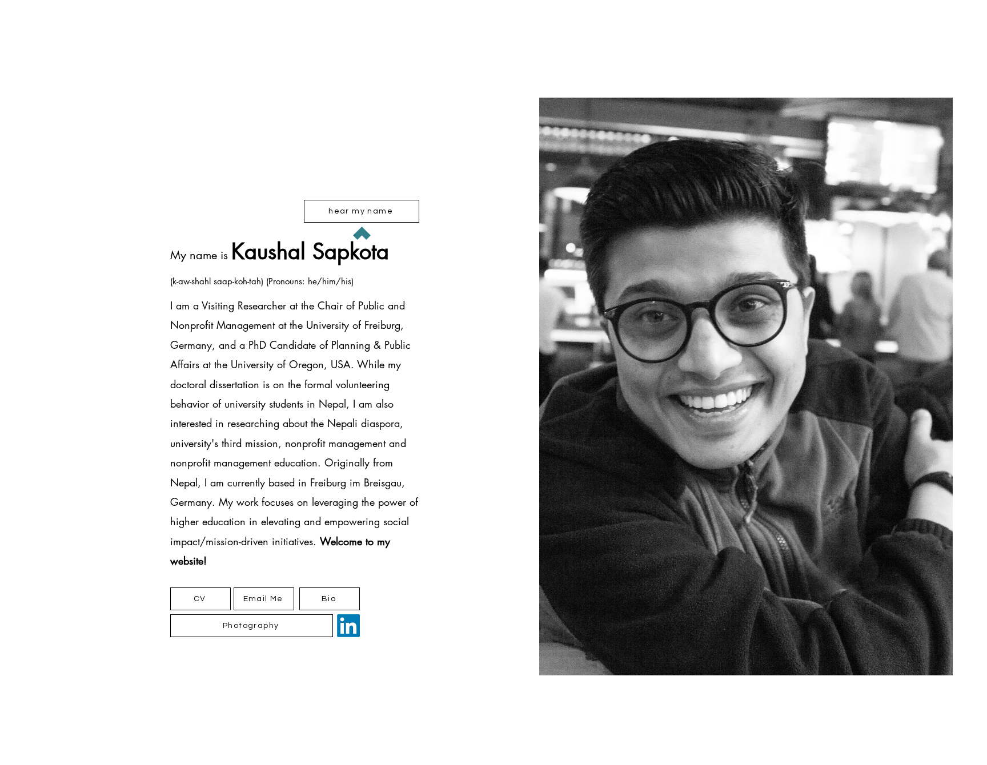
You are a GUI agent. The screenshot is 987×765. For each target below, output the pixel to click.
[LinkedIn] (348, 625)
